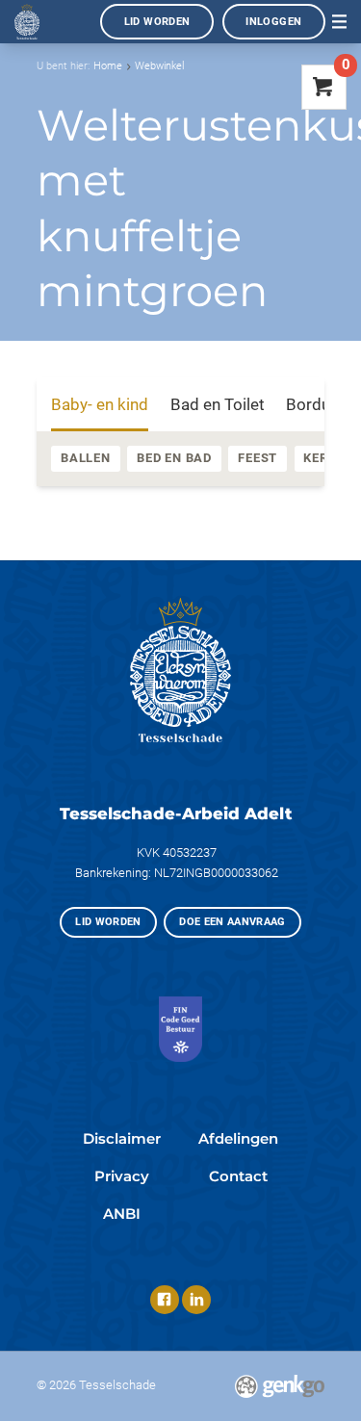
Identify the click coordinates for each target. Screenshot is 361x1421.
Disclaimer (122, 1139)
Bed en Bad (174, 458)
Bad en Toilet (217, 404)
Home (107, 66)
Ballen (86, 458)
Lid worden (157, 21)
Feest (257, 458)
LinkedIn (196, 1299)
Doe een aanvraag (232, 922)
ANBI (122, 1214)
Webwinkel (159, 66)
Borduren (319, 404)
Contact (238, 1176)
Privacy (121, 1176)
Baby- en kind (99, 404)
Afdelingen (238, 1139)
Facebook (164, 1299)
